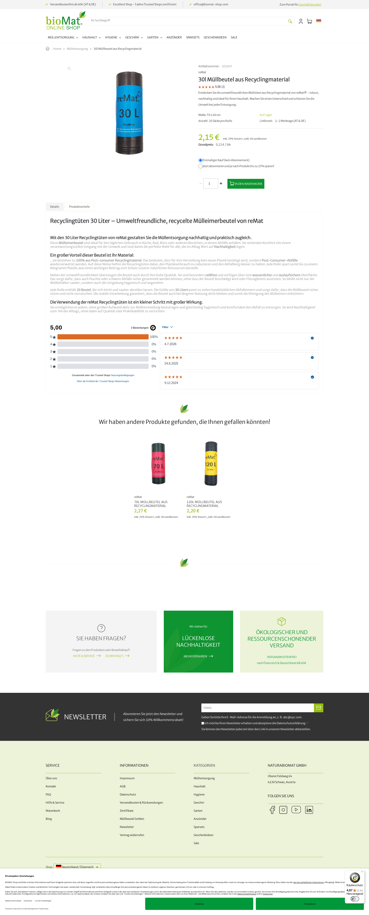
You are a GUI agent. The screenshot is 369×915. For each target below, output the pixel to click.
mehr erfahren (195, 656)
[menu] (143, 38)
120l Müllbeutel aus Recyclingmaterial (204, 504)
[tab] (55, 207)
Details (54, 207)
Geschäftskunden (310, 4)
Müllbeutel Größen (132, 819)
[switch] (355, 898)
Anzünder (200, 819)
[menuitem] (63, 38)
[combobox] (187, 20)
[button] (318, 21)
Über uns (51, 778)
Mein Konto (301, 21)
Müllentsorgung (77, 49)
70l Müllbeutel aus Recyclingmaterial (150, 504)
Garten (198, 811)
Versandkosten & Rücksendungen (141, 802)
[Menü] (362, 872)
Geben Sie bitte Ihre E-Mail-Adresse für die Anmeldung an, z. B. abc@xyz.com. (251, 717)
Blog (49, 819)
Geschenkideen (203, 835)
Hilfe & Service (84, 656)
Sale (196, 843)
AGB (123, 786)
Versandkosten (258, 138)
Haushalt (199, 786)
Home (57, 49)
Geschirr (199, 802)
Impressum (127, 778)
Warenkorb (53, 811)
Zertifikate (126, 811)
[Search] (290, 21)
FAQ (48, 794)
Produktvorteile (79, 207)
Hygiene (199, 794)
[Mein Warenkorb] (309, 21)
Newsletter (127, 827)
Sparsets (199, 827)
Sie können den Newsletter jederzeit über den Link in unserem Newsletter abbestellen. (256, 729)
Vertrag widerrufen (132, 835)
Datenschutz (128, 794)
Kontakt (51, 786)
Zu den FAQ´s (114, 656)
